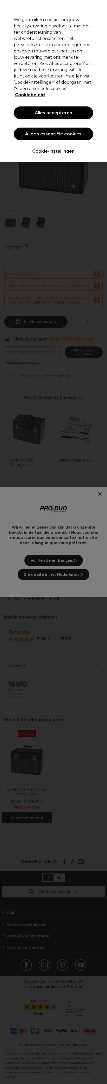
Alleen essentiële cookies (53, 133)
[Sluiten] (100, 7)
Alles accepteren (53, 112)
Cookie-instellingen (53, 151)
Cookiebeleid (30, 94)
